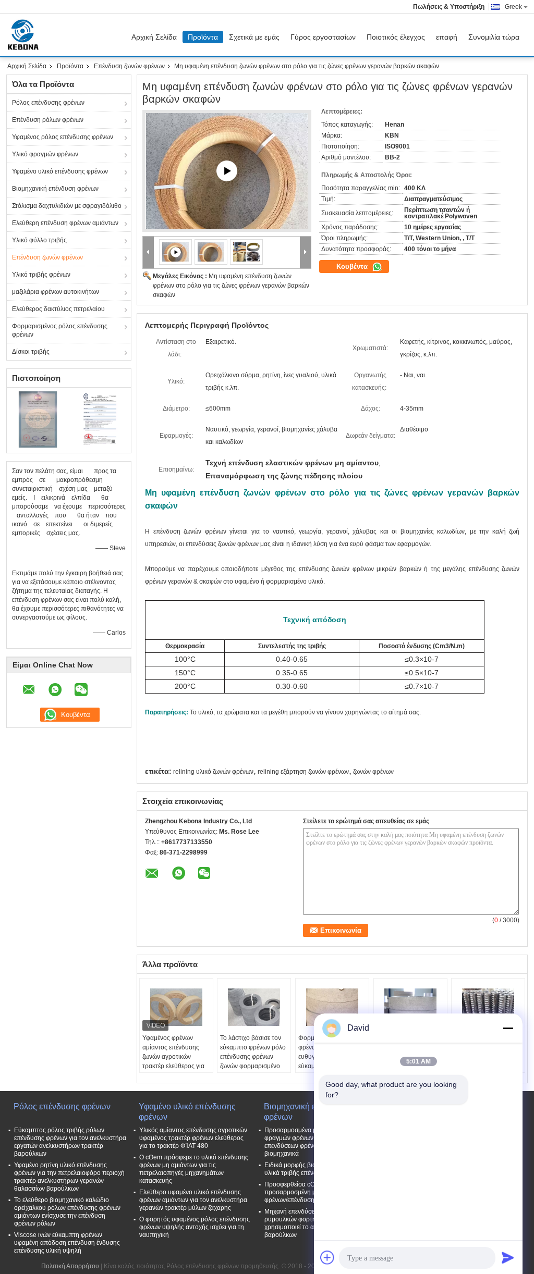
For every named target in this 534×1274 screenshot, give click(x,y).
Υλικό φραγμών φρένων (45, 154)
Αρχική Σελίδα (154, 37)
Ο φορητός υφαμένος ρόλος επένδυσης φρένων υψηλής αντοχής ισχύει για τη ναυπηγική (194, 1227)
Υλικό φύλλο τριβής (39, 240)
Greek (513, 6)
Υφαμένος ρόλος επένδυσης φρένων (62, 137)
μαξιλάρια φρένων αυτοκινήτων (55, 291)
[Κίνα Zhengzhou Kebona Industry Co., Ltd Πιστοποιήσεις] (38, 419)
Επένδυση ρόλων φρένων (47, 119)
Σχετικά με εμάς (254, 37)
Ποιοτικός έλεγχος (396, 37)
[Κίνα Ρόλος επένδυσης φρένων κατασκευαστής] (25, 35)
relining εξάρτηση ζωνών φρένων (303, 771)
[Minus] (508, 1028)
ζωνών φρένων (373, 771)
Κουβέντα (353, 266)
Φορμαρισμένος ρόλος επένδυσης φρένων (59, 330)
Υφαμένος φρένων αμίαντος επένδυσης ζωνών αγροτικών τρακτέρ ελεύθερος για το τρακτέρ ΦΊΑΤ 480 (173, 1056)
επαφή (446, 37)
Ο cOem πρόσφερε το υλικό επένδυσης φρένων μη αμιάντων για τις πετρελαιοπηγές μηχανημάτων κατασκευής (193, 1169)
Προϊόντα (203, 37)
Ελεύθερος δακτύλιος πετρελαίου (58, 309)
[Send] (508, 1257)
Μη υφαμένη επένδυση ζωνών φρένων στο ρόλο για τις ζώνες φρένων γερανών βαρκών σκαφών (231, 286)
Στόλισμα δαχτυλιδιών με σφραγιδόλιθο (67, 205)
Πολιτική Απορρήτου (70, 1266)
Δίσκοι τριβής (31, 351)
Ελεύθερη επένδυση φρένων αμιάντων (65, 223)
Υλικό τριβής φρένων (41, 274)
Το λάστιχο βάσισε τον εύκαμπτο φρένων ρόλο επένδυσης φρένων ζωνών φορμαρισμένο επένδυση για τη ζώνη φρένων (253, 1061)
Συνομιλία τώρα (493, 37)
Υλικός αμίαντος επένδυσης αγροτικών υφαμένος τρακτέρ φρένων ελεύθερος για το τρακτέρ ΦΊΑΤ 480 (193, 1138)
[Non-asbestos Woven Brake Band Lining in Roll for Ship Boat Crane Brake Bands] (211, 251)
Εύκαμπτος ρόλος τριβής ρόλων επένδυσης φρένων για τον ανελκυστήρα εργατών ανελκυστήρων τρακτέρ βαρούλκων (70, 1142)
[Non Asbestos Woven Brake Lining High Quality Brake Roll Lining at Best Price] (226, 171)
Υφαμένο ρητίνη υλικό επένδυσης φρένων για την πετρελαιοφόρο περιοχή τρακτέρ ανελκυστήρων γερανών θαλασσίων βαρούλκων (69, 1176)
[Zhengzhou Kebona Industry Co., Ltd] (148, 252)
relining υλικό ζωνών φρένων (213, 771)
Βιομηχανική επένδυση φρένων (55, 188)
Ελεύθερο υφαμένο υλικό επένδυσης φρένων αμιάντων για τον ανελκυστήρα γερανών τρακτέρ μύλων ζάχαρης (193, 1200)
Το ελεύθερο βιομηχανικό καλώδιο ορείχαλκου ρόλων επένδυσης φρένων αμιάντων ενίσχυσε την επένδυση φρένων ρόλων (67, 1211)
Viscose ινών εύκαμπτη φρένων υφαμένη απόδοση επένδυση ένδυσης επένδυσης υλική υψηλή (67, 1242)
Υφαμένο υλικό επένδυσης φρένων (60, 171)
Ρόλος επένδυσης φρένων (48, 102)
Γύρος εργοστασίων (323, 37)
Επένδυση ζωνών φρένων (129, 66)
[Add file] (327, 1257)
